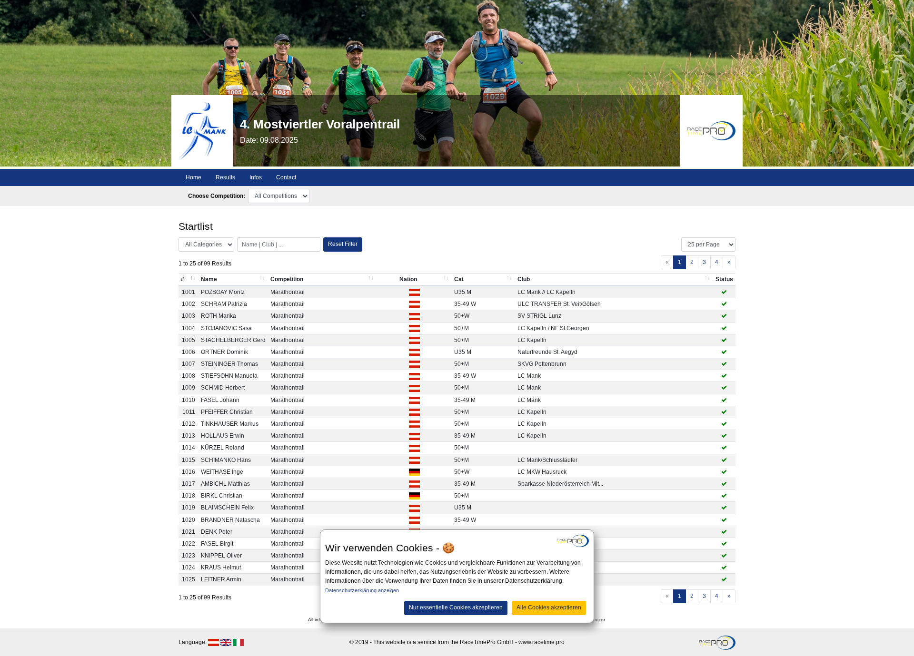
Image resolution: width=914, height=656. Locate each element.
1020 (188, 520)
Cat (459, 279)
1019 (188, 507)
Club (523, 279)
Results (225, 177)
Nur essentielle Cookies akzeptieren (456, 607)
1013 (188, 435)
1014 (188, 447)
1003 (188, 316)
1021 (188, 532)
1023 (188, 555)
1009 (188, 387)
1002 (188, 304)
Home (193, 177)
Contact (286, 177)
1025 (188, 579)
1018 (188, 495)
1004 (188, 328)
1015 (188, 460)
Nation (408, 279)
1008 (188, 375)
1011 (188, 412)
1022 (188, 543)
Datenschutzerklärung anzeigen (362, 590)
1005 (188, 340)
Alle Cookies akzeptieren (549, 607)
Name (209, 279)
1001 (188, 292)
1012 (188, 424)
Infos (255, 177)
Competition (286, 279)
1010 (188, 400)
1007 (188, 364)
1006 (188, 352)
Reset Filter (343, 244)
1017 (188, 483)
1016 (188, 472)
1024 (188, 567)
